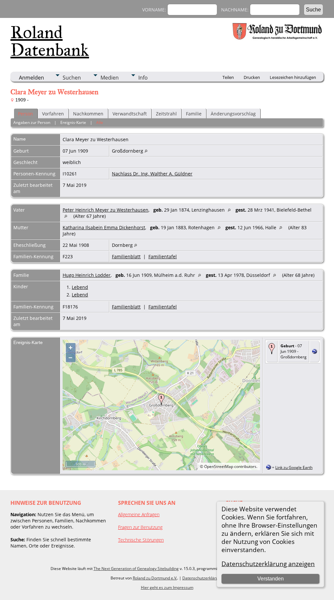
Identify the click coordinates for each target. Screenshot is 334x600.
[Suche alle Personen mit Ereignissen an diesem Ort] (145, 151)
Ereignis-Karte (73, 122)
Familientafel (162, 256)
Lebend (80, 287)
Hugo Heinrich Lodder (87, 275)
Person (25, 114)
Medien (109, 77)
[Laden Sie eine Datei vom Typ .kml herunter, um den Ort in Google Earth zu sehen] (314, 352)
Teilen (228, 77)
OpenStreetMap (218, 466)
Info (143, 77)
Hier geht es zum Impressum (167, 587)
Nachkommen (88, 114)
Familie (194, 114)
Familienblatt (126, 256)
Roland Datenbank (49, 41)
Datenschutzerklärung (202, 578)
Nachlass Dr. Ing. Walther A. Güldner (152, 174)
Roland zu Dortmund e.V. (155, 578)
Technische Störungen (141, 540)
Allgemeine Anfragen (138, 514)
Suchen (72, 77)
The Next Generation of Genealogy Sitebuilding (136, 568)
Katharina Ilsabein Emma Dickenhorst (104, 227)
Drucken (252, 77)
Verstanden (270, 578)
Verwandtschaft (130, 114)
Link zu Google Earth (293, 467)
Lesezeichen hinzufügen (293, 77)
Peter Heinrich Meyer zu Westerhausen (105, 210)
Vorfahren (53, 114)
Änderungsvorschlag (233, 114)
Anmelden (31, 77)
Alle (99, 122)
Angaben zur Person (31, 122)
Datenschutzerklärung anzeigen (268, 564)
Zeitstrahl (166, 114)
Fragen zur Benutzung (140, 527)
